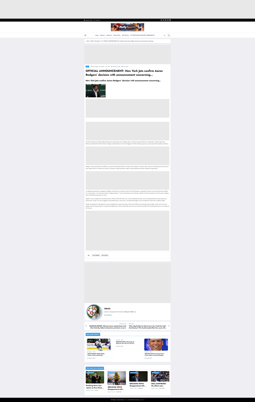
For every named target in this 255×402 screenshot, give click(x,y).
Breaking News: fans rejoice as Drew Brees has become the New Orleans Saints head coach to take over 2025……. (94, 386)
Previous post (123, 323)
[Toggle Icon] (85, 35)
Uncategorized (90, 372)
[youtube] (170, 20)
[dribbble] (165, 20)
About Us (102, 35)
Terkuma (90, 352)
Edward (96, 390)
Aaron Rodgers (95, 66)
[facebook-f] (161, 20)
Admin (108, 66)
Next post (131, 323)
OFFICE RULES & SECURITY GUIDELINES (142, 35)
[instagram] (168, 20)
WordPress (126, 399)
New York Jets (101, 66)
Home (96, 35)
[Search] (164, 35)
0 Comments (125, 66)
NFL (87, 66)
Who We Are (125, 35)
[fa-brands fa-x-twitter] (163, 20)
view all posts (108, 315)
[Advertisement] (127, 9)
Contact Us (109, 35)
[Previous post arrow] (86, 326)
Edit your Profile (128, 312)
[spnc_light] (169, 35)
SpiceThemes (141, 399)
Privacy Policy (116, 35)
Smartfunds (118, 392)
